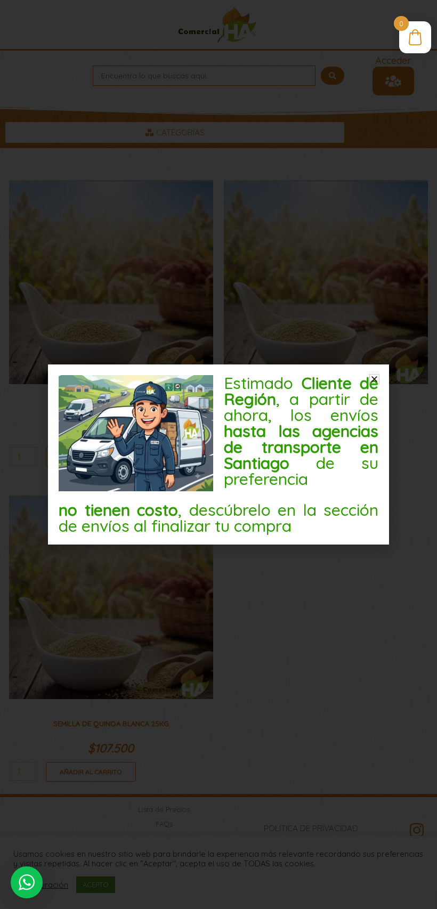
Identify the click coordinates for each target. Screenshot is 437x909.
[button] (374, 379)
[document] (218, 454)
